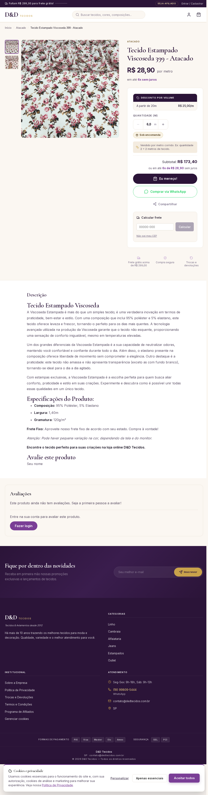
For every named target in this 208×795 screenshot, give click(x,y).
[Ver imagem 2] (12, 62)
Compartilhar (167, 204)
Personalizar (119, 778)
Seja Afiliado (167, 3)
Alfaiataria (114, 638)
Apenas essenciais (149, 778)
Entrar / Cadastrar (192, 3)
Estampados (116, 653)
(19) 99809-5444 (124, 689)
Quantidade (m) (145, 115)
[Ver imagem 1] (12, 47)
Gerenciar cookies (17, 718)
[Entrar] (188, 14)
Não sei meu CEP (146, 235)
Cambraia (114, 631)
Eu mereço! (168, 179)
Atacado (21, 27)
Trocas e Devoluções (19, 697)
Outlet (112, 660)
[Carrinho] (198, 14)
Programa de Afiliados (19, 711)
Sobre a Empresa (16, 682)
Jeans (112, 646)
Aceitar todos (184, 778)
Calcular (185, 227)
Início (8, 27)
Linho (111, 624)
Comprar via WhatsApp (168, 192)
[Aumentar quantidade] (163, 124)
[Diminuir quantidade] (138, 124)
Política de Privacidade (20, 690)
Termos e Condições (18, 704)
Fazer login (23, 526)
